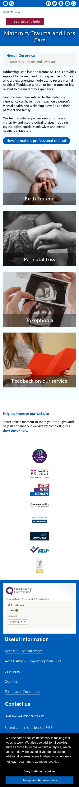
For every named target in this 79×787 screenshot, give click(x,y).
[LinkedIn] (60, 3)
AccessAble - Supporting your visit (33, 661)
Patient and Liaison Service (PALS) (29, 727)
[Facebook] (48, 3)
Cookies (11, 681)
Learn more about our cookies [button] (39, 761)
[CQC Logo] (19, 594)
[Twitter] (54, 3)
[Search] (11, 3)
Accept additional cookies (31, 781)
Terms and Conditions (22, 691)
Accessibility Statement (24, 651)
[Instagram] (73, 3)
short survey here (15, 430)
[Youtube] (67, 3)
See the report (16, 622)
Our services (27, 55)
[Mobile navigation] (5, 3)
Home (11, 55)
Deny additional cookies (30, 772)
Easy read (12, 671)
